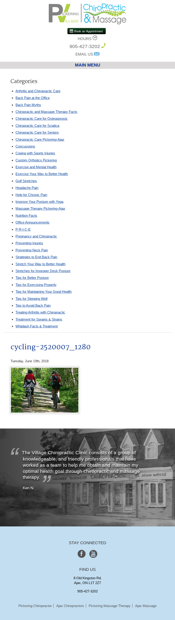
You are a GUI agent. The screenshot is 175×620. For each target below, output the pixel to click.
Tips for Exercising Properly (36, 285)
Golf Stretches (26, 181)
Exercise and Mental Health (36, 167)
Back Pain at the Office (32, 98)
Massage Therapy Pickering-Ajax (40, 208)
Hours (84, 39)
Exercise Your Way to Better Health (41, 174)
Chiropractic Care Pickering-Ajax (39, 139)
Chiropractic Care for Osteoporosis (41, 118)
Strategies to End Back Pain (36, 257)
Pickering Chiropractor (35, 606)
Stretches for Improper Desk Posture (42, 271)
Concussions (25, 146)
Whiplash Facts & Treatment (36, 326)
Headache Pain (26, 188)
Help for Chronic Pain (31, 195)
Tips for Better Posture (32, 278)
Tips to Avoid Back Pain (33, 305)
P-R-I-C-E (23, 229)
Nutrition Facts (26, 215)
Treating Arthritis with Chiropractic (40, 312)
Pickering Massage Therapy (110, 606)
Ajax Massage (146, 606)
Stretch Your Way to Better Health (40, 264)
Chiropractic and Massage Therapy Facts (46, 112)
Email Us (84, 54)
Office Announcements (32, 222)
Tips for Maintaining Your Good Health (43, 291)
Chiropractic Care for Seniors (37, 132)
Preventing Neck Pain (31, 250)
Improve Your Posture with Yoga (39, 202)
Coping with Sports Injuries (35, 153)
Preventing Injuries (29, 243)
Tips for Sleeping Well (31, 299)
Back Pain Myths (28, 105)
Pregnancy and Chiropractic (36, 236)
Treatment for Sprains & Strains (38, 319)
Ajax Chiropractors (70, 606)
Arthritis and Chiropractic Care (37, 91)
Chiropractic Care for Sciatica (37, 126)
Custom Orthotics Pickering (36, 160)
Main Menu (87, 65)
